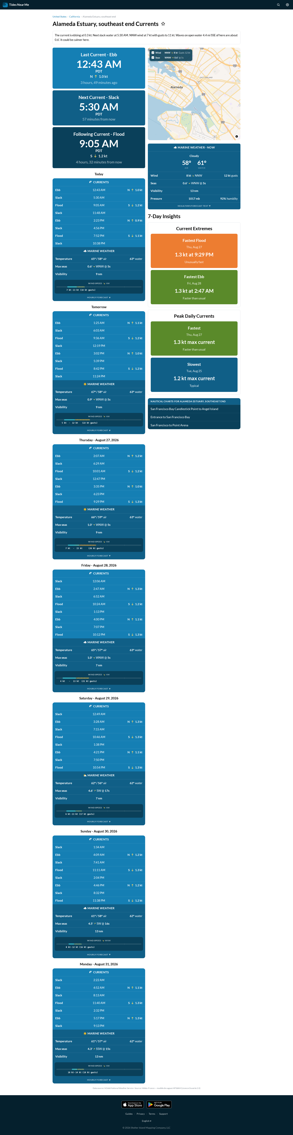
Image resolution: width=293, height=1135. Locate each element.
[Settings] (287, 5)
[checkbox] (171, 52)
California (74, 16)
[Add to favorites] (163, 24)
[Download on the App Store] (132, 1104)
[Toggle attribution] (237, 136)
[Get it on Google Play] (159, 1104)
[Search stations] (278, 5)
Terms (152, 1113)
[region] (194, 94)
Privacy (141, 1113)
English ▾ (146, 1120)
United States (59, 16)
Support (163, 1113)
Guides (129, 1113)
